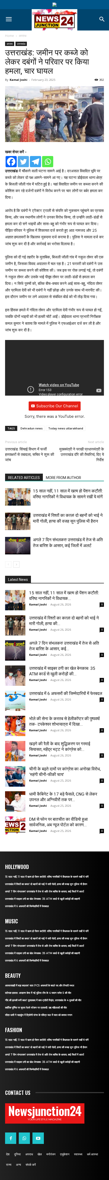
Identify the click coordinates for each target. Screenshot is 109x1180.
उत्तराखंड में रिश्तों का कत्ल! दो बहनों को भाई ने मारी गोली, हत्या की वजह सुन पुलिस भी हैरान (46, 884)
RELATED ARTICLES (24, 478)
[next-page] (16, 564)
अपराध (22, 36)
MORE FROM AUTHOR (63, 478)
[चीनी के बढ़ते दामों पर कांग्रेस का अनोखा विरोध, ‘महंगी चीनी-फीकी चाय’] (15, 776)
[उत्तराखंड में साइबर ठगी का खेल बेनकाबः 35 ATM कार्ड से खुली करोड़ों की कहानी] (15, 675)
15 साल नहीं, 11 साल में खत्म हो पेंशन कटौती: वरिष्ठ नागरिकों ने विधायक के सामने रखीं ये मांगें (46, 876)
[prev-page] (8, 564)
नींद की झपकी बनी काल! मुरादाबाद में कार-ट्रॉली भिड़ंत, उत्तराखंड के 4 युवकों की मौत (43, 1000)
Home (9, 36)
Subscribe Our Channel (57, 405)
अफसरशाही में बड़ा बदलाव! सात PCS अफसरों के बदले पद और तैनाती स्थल (39, 985)
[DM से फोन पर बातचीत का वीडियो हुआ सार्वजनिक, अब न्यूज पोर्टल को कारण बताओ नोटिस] (15, 825)
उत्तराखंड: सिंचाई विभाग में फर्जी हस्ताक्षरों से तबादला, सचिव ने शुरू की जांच (29, 454)
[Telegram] (35, 161)
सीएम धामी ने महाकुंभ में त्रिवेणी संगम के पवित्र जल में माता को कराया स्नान (38, 1015)
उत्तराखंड (21, 43)
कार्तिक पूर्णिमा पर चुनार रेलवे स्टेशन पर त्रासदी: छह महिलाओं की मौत (36, 1007)
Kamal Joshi (18, 80)
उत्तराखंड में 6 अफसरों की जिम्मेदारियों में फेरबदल (65, 693)
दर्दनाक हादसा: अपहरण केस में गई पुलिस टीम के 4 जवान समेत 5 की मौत (38, 993)
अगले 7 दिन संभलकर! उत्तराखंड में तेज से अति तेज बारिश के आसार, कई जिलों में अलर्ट (44, 891)
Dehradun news (32, 428)
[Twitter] (23, 161)
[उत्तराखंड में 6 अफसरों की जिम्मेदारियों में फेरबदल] (15, 701)
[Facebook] (11, 161)
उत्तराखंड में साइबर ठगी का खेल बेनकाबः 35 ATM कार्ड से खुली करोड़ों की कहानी (42, 898)
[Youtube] (38, 1138)
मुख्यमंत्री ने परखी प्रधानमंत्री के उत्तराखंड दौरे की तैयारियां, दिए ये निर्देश (81, 454)
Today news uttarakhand (65, 428)
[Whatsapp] (47, 161)
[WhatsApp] (24, 1138)
